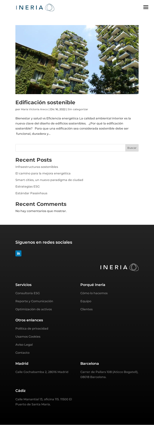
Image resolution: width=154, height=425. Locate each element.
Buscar (132, 148)
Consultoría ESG (27, 293)
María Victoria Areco (34, 109)
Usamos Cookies (27, 336)
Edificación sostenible (45, 102)
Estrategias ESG (27, 186)
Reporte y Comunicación (34, 301)
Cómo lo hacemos (94, 293)
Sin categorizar (78, 109)
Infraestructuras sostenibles (36, 167)
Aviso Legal (24, 344)
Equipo (85, 301)
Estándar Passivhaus (31, 193)
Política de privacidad (31, 328)
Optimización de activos (33, 309)
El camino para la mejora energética (43, 173)
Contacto (22, 352)
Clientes (86, 309)
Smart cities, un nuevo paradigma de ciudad (49, 180)
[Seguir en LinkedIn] (18, 253)
